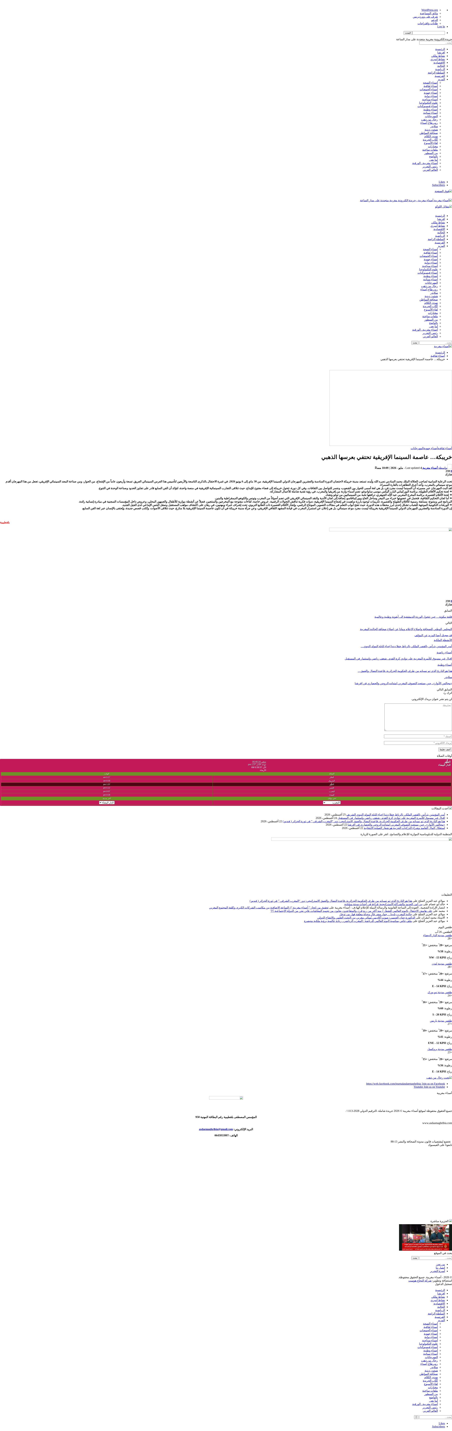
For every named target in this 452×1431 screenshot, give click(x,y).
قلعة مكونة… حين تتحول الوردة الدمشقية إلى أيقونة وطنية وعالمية (413, 616)
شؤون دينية (431, 129)
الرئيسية (440, 49)
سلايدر (434, 126)
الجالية (441, 65)
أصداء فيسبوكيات (428, 106)
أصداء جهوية (431, 92)
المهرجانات (431, 116)
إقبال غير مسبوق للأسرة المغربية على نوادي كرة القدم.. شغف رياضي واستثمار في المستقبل (391, 817)
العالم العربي (430, 169)
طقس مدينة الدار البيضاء (437, 935)
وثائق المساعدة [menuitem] (429, 13)
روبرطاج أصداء (429, 122)
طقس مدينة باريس (441, 1020)
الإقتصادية (439, 62)
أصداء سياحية (430, 99)
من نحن (440, 1264)
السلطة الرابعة (436, 72)
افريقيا (441, 52)
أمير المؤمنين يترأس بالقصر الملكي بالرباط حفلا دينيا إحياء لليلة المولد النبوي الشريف (395, 814)
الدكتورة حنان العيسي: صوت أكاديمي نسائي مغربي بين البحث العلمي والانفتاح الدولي (366, 917)
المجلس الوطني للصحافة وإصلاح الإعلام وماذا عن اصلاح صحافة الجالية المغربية (406, 629)
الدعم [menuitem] (434, 20)
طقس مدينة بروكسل (439, 1049)
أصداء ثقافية (431, 86)
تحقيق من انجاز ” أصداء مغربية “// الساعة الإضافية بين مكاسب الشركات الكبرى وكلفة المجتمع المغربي (268, 907)
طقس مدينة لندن (442, 963)
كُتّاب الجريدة (430, 139)
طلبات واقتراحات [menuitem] (428, 23)
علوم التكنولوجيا (428, 102)
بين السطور (431, 153)
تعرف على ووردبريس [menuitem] (425, 16)
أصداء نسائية (430, 112)
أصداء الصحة (430, 82)
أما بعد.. (433, 159)
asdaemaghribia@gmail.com (216, 1129)
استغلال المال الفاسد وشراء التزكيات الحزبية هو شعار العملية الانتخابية (404, 827)
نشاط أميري (437, 59)
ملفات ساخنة (430, 149)
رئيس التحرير (430, 166)
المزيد (441, 79)
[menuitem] (222, 33)
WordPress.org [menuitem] (429, 9)
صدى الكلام (431, 136)
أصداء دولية (431, 96)
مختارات (433, 146)
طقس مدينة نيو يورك (440, 992)
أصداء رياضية (444, 652)
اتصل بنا (440, 1267)
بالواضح (433, 156)
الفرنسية (440, 75)
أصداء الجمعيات (429, 89)
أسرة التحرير (437, 1271)
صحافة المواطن (428, 132)
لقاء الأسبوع (431, 143)
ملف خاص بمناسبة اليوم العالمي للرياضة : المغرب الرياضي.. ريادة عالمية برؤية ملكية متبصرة (358, 920)
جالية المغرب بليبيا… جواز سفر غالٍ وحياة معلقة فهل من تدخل (375, 914)
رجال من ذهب (429, 119)
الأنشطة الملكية (443, 640)
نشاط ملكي (438, 55)
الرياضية (440, 69)
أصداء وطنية (430, 109)
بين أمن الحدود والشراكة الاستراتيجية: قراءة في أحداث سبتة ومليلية (383, 904)
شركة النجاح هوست (420, 1280)
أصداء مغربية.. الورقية (425, 163)
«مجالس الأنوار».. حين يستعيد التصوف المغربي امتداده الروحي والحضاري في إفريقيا (396, 824)
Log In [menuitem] (441, 26)
